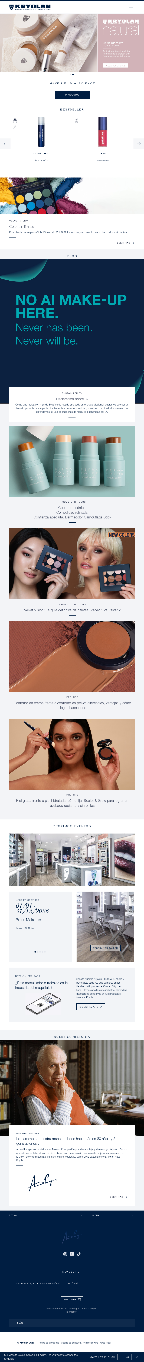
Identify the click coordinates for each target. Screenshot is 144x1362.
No (127, 1356)
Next (138, 143)
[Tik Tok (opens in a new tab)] (79, 1254)
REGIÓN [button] (13, 1215)
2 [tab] (73, 75)
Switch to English (102, 1356)
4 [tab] (43, 952)
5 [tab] (45, 952)
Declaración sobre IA (72, 399)
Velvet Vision (19, 220)
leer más (123, 242)
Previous (5, 143)
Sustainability (72, 393)
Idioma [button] (96, 1215)
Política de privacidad (48, 1343)
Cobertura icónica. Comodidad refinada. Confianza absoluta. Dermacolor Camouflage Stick (72, 512)
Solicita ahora (91, 1006)
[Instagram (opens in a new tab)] (65, 1254)
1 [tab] (71, 75)
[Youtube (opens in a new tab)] (72, 1254)
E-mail (75, 1283)
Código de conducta (71, 1343)
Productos (72, 94)
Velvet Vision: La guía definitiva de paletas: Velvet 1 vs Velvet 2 (72, 610)
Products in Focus (72, 501)
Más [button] (20, 1323)
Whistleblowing (90, 1343)
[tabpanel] (72, 43)
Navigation (131, 6)
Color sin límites (21, 227)
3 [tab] (40, 952)
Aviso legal (105, 1343)
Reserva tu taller (105, 947)
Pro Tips (72, 697)
